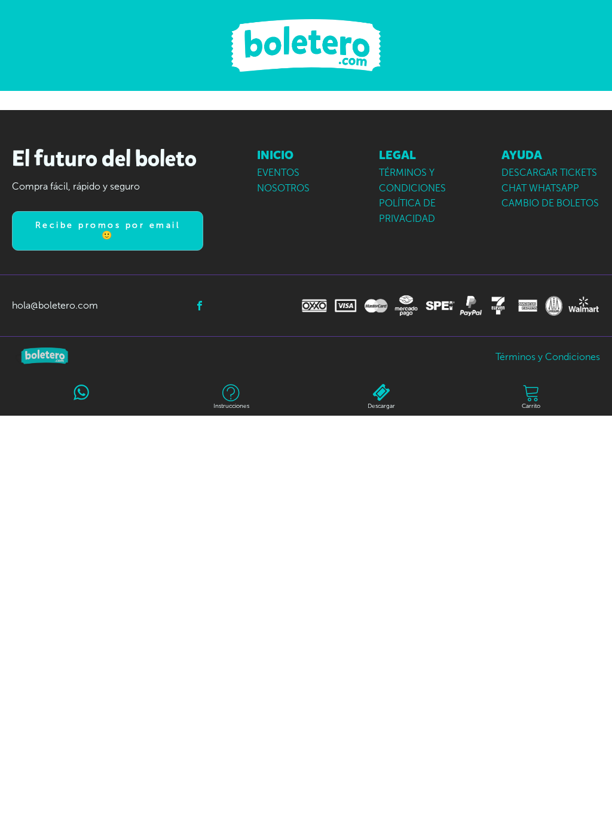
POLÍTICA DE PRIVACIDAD (407, 210)
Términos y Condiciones (547, 356)
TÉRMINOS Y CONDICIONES (412, 180)
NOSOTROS (283, 188)
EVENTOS (278, 172)
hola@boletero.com (55, 305)
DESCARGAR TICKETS (549, 172)
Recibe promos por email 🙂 (107, 230)
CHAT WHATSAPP (540, 188)
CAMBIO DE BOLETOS (550, 203)
